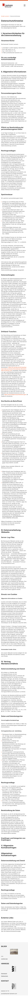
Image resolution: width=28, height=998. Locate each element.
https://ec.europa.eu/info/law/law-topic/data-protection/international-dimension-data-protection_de (14, 369)
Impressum (4, 973)
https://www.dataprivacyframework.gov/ (15, 394)
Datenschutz (4, 976)
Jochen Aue (4, 959)
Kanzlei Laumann (5, 16)
